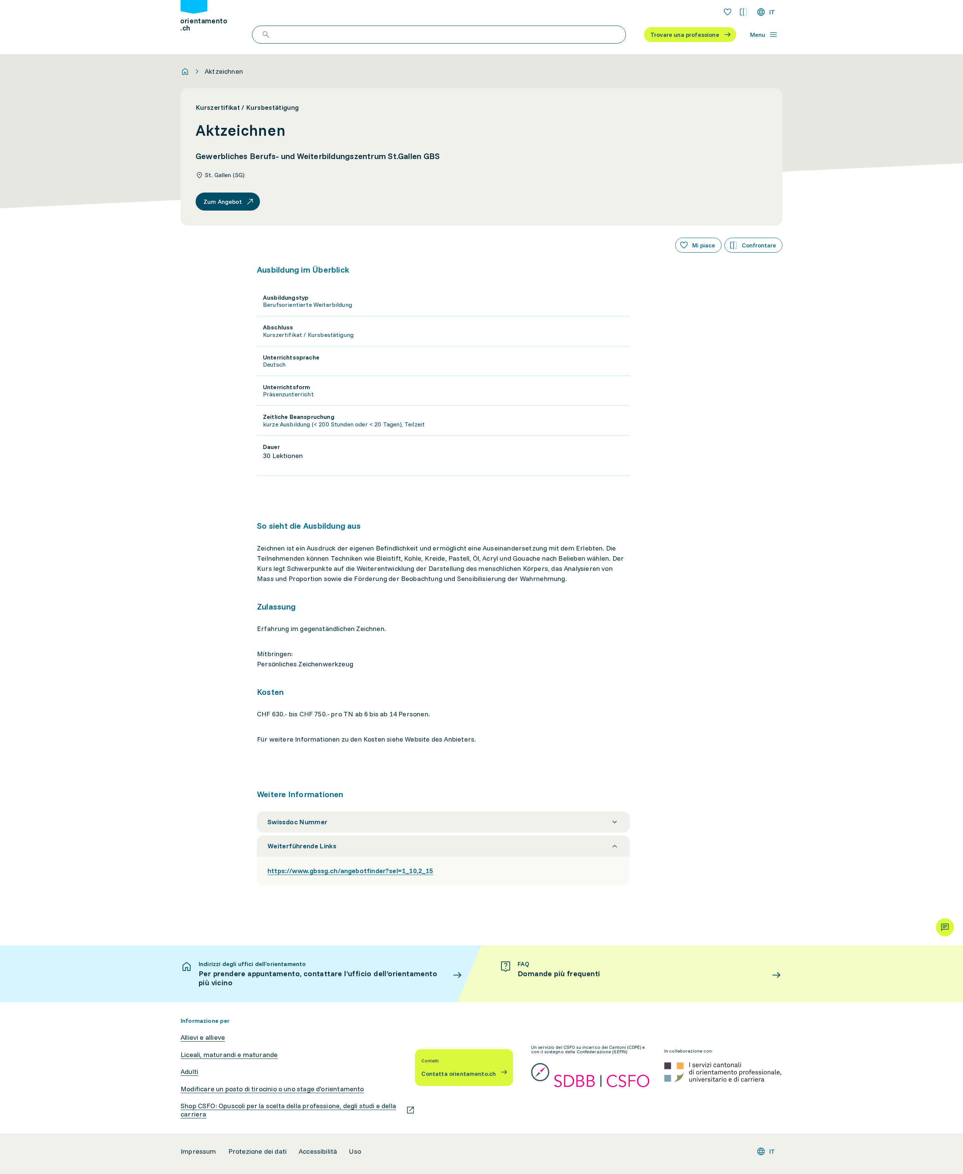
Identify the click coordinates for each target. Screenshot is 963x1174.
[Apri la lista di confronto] (743, 12)
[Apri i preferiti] (727, 12)
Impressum (198, 1151)
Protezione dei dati (257, 1151)
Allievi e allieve (203, 1037)
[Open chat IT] (945, 927)
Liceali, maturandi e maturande (229, 1055)
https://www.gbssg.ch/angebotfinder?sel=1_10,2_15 (350, 870)
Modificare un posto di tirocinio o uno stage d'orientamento (272, 1089)
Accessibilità (318, 1151)
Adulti (189, 1072)
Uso (355, 1151)
